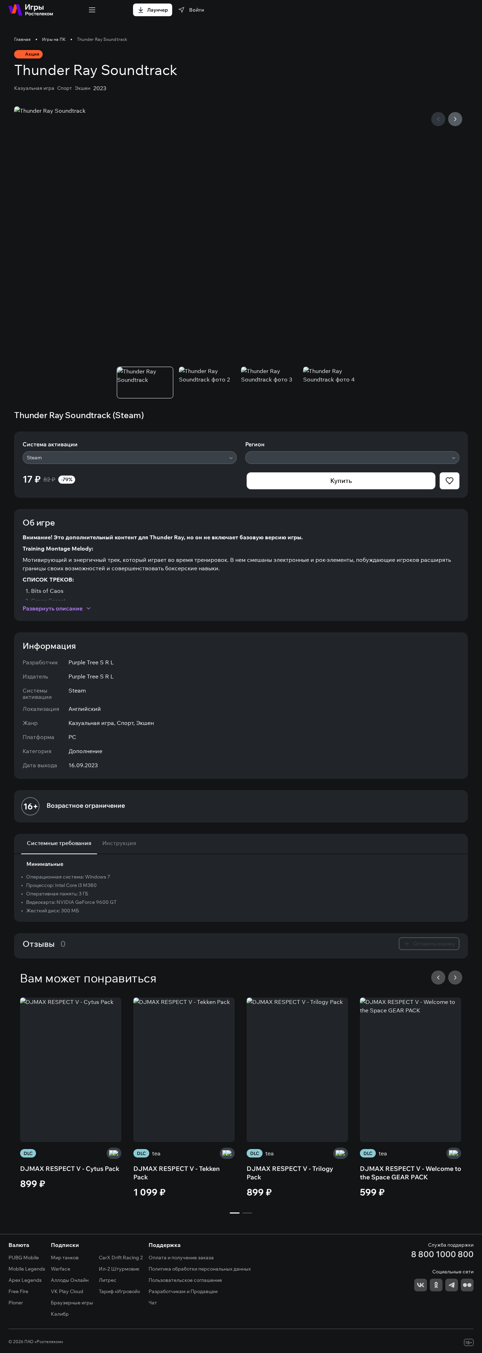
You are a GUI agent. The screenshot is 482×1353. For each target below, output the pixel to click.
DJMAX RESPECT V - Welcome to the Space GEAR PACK (410, 1173)
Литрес (107, 1280)
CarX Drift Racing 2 (121, 1257)
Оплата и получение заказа (181, 1257)
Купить (341, 481)
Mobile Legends (26, 1269)
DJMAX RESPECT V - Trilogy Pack (290, 1173)
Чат (153, 1302)
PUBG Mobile (23, 1257)
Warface (60, 1269)
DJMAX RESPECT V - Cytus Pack (69, 1169)
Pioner (15, 1302)
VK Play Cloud (67, 1291)
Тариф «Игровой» (119, 1291)
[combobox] (130, 457)
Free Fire (18, 1291)
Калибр (60, 1314)
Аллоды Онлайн (70, 1280)
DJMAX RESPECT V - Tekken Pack (176, 1173)
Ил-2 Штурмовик (119, 1269)
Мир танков (65, 1257)
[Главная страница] (30, 9)
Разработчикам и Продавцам (183, 1291)
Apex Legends (25, 1280)
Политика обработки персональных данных (200, 1269)
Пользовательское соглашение (185, 1280)
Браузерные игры (72, 1302)
